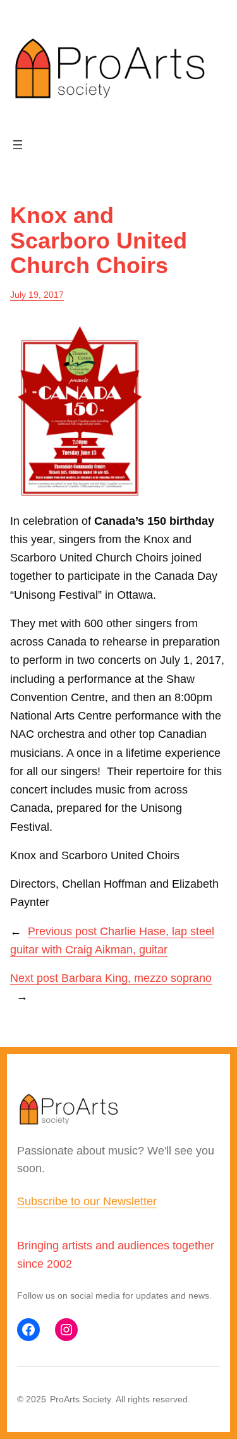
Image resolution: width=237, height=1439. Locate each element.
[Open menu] (17, 144)
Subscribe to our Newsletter (87, 1201)
